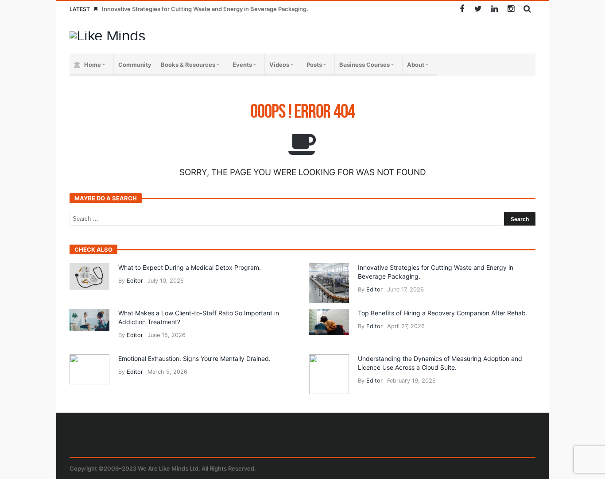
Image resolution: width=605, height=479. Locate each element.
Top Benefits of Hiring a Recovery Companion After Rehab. (442, 313)
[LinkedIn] (494, 9)
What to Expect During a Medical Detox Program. (189, 267)
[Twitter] (478, 9)
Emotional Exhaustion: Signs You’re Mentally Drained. (194, 358)
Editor (135, 280)
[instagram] (511, 9)
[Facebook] (462, 9)
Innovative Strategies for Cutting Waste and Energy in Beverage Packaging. (205, 8)
